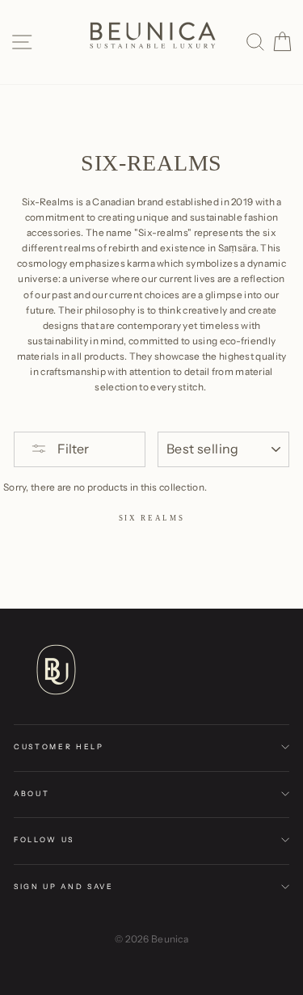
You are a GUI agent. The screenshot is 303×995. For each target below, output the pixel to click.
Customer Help (59, 746)
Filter (72, 449)
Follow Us (44, 839)
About (31, 793)
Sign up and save (64, 886)
